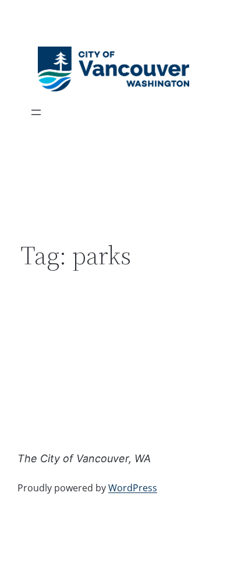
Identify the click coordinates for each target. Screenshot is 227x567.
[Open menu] (36, 112)
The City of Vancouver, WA (84, 458)
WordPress (132, 487)
